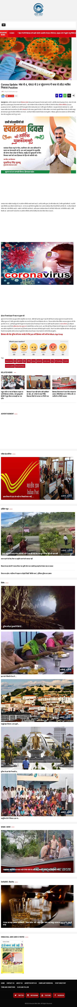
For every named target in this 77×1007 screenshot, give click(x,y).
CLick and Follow (23, 987)
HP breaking (58, 361)
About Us (19, 983)
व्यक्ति (28, 361)
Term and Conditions (8, 987)
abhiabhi (39, 361)
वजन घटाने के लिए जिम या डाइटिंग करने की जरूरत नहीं (17, 559)
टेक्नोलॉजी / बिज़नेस (7, 882)
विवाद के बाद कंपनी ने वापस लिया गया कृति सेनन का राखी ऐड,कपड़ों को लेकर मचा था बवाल (27, 566)
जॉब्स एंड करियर (6, 454)
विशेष (3, 583)
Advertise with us (31, 983)
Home (3, 983)
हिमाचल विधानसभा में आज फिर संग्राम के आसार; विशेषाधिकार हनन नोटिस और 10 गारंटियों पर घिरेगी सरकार (64, 394)
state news (46, 361)
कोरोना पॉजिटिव (62, 104)
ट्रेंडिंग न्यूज (5, 509)
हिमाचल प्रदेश (24, 102)
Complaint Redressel (46, 983)
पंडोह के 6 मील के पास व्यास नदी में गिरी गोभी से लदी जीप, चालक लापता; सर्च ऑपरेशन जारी (31, 870)
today (33, 361)
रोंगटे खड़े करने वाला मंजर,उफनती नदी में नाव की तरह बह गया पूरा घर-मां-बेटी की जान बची (30, 553)
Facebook (60, 995)
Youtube (48, 995)
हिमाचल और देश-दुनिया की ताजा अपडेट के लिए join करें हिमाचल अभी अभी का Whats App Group (32, 334)
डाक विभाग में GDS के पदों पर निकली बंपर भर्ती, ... (18, 497)
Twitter (21, 995)
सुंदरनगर (20, 361)
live (52, 361)
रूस (15, 361)
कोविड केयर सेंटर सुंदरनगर (19, 326)
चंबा (25, 361)
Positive (65, 361)
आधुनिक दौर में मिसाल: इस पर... (10, 818)
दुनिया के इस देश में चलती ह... (9, 772)
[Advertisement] (38, 187)
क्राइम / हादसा (6, 827)
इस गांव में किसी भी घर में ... (8, 676)
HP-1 (3, 91)
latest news (9, 361)
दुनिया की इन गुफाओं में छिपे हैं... (13, 626)
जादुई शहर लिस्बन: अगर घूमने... (10, 724)
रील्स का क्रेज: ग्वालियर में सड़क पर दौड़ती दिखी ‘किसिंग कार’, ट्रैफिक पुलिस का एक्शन (26, 573)
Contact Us (10, 983)
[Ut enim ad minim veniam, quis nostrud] (38, 534)
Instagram (34, 995)
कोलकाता (24, 109)
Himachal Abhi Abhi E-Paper (13, 937)
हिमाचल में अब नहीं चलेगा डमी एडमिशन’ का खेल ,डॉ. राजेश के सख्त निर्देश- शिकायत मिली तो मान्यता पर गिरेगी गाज (38, 394)
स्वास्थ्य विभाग (63, 324)
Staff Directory (60, 983)
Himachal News (20, 366)
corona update (10, 366)
